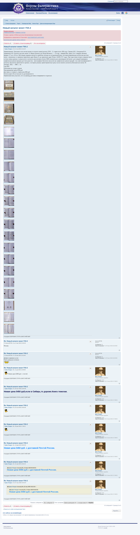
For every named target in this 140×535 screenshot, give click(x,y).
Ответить (7, 43)
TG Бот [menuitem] (12, 20)
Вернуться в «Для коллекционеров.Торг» (14, 509)
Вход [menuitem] (118, 20)
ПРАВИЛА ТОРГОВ (20, 32)
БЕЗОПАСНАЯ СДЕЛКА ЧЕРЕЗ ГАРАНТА (14, 39)
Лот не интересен (39, 43)
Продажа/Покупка (41, 13)
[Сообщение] (4, 48)
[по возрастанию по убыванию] (82, 502)
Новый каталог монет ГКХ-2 (17, 28)
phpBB (105, 527)
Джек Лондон (98, 55)
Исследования (52, 13)
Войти (118, 13)
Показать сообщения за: (36, 502)
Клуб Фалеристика (8, 527)
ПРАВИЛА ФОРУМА (9, 32)
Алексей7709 (98, 341)
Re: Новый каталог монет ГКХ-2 (16, 341)
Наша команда (7, 526)
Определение (30, 13)
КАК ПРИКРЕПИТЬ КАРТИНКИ (36, 37)
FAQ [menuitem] (7, 20)
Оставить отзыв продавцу (22, 43)
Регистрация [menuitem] (111, 20)
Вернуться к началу (119, 338)
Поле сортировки (59, 502)
